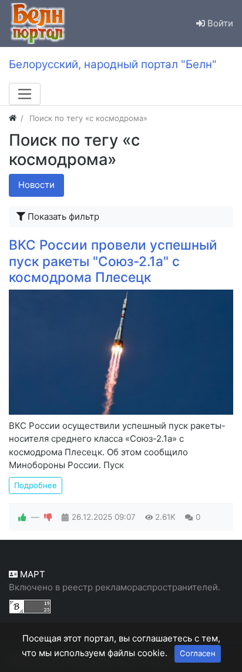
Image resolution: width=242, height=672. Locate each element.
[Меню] (25, 94)
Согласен (198, 653)
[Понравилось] (22, 517)
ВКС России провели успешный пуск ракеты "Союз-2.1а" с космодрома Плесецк (113, 260)
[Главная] (12, 118)
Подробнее (35, 485)
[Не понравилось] (48, 517)
